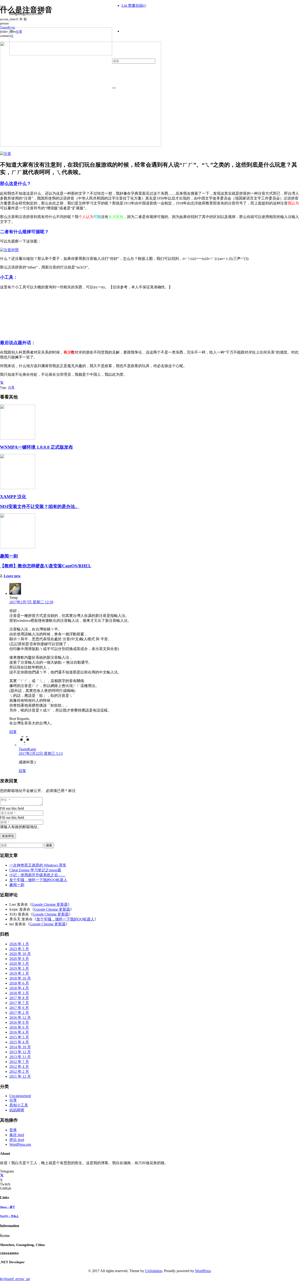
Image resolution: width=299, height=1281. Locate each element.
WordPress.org (20, 1144)
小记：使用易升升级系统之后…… (37, 875)
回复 (13, 732)
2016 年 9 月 (19, 1022)
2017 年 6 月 (19, 1008)
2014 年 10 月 (20, 1047)
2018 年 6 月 (19, 983)
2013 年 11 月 (20, 1057)
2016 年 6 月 (19, 1027)
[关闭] (114, 88)
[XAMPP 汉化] (17, 488)
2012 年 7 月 (19, 1062)
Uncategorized (20, 1096)
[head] (60, 54)
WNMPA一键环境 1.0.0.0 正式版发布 (36, 447)
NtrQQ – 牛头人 (9, 1216)
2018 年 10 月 (20, 978)
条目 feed (16, 1135)
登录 (13, 1130)
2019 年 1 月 (19, 973)
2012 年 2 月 (19, 1071)
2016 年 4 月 (19, 1032)
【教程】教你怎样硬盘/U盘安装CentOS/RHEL (45, 565)
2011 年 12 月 (20, 1076)
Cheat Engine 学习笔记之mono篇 (35, 870)
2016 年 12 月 (20, 1018)
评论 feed (16, 1140)
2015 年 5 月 (19, 1037)
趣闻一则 (9, 556)
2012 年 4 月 (19, 1067)
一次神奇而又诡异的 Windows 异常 (37, 865)
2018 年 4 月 (19, 988)
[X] (2, 1176)
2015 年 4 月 (19, 1042)
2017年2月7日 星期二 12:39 (31, 602)
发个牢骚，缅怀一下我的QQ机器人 (38, 880)
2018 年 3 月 (19, 993)
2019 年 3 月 (19, 968)
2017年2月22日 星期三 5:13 (41, 753)
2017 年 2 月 (19, 1013)
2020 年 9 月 (19, 959)
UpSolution (153, 1271)
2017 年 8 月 (19, 998)
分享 (11, 387)
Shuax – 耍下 (7, 1207)
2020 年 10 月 (20, 954)
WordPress (203, 1271)
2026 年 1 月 (19, 944)
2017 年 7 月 (19, 1003)
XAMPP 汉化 (13, 496)
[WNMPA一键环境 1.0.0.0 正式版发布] (17, 438)
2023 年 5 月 (19, 949)
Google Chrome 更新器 (50, 904)
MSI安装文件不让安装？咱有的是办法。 (39, 506)
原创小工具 (18, 1105)
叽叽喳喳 (16, 1110)
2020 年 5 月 (19, 964)
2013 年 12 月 (20, 1052)
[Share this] (2, 383)
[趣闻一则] (17, 547)
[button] (15, 1279)
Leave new (12, 576)
